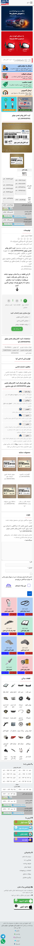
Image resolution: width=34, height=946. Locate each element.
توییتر (17, 941)
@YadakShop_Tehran (20, 216)
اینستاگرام (18, 937)
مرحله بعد (16, 329)
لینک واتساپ (7, 216)
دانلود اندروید (23, 901)
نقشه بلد (24, 840)
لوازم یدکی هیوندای (14, 925)
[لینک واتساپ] (2, 941)
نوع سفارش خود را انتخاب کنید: (20, 313)
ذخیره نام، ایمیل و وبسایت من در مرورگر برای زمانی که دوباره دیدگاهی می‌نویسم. (17, 578)
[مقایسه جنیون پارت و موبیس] (25, 104)
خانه (29, 60)
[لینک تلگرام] (2, 936)
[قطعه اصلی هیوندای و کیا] (17, 43)
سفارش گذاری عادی (22, 321)
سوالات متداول (27, 874)
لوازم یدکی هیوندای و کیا (20, 60)
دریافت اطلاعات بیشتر (21, 324)
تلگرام (17, 931)
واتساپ (18, 934)
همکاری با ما (27, 860)
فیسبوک (17, 944)
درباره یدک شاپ (26, 857)
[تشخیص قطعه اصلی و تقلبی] (9, 104)
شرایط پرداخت (27, 864)
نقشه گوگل (24, 822)
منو (28, 2)
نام (30, 562)
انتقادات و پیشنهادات (25, 871)
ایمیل (30, 568)
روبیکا (5, 208)
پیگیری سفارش (27, 877)
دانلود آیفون (24, 907)
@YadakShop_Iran (19, 224)
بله (11, 208)
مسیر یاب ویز (23, 828)
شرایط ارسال (27, 867)
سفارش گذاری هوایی (22, 317)
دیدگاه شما (28, 540)
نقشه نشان (23, 834)
